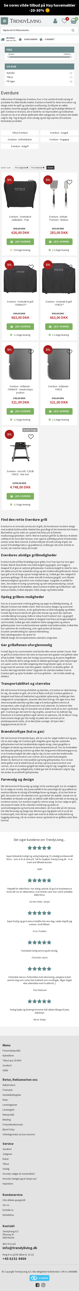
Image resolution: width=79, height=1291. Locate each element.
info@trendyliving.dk (20, 1247)
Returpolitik (8, 1114)
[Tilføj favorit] (31, 183)
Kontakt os (8, 1210)
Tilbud (10, 77)
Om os (6, 1205)
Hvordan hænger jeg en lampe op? (20, 1178)
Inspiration (8, 1183)
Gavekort (7, 1065)
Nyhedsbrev (8, 1055)
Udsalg (6, 1168)
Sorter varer (6, 167)
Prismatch (8, 1090)
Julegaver (7, 1154)
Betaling (7, 1119)
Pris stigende (20, 167)
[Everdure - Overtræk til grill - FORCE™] (59, 279)
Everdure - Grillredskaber (20, 139)
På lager (11, 81)
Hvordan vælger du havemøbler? (19, 1173)
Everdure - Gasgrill (59, 132)
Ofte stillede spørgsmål (14, 1200)
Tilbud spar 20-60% (12, 1060)
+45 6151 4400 (14, 1258)
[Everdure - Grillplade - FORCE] (59, 363)
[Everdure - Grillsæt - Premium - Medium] (59, 194)
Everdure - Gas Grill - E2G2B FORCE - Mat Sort (20, 473)
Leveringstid (8, 1109)
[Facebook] (37, 1285)
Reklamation (9, 1085)
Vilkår (5, 1070)
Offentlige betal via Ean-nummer (19, 1134)
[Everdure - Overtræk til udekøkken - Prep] (20, 194)
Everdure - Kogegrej (59, 139)
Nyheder (11, 72)
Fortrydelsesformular (13, 1124)
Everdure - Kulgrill (19, 146)
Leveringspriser (10, 1104)
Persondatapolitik (11, 1050)
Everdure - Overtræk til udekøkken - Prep (20, 218)
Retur (5, 1099)
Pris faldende (36, 167)
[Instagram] (42, 1285)
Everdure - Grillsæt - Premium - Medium (58, 218)
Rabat (6, 1159)
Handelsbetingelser (12, 1094)
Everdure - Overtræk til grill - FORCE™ (59, 303)
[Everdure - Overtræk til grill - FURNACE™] (20, 279)
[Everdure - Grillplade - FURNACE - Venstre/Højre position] (20, 363)
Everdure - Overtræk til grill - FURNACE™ (20, 303)
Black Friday (9, 1129)
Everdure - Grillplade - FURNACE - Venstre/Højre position (20, 389)
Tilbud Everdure (20, 132)
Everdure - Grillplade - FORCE (58, 388)
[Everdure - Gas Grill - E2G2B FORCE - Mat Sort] (20, 448)
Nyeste (50, 167)
